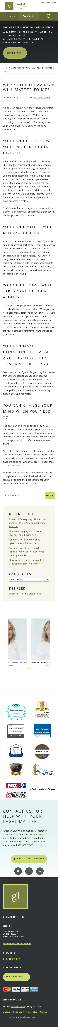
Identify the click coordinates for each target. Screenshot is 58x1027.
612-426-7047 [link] (49, 3)
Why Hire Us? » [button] (15, 53)
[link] (15, 6)
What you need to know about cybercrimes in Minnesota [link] (25, 542)
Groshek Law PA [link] (18, 1007)
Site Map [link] (19, 1012)
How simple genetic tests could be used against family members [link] (27, 562)
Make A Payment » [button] (16, 976)
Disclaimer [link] (7, 1012)
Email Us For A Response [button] (30, 859)
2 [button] (28, 668)
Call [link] (30, 16)
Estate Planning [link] (42, 98)
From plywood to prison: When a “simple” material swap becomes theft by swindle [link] (26, 552)
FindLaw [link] (31, 1017)
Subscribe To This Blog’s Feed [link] (25, 594)
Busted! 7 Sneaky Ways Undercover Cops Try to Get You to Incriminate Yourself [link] (28, 523)
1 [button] (27, 668)
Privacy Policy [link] (31, 1012)
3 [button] (30, 668)
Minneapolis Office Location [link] (17, 944)
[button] (9, 16)
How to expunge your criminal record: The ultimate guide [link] (25, 533)
